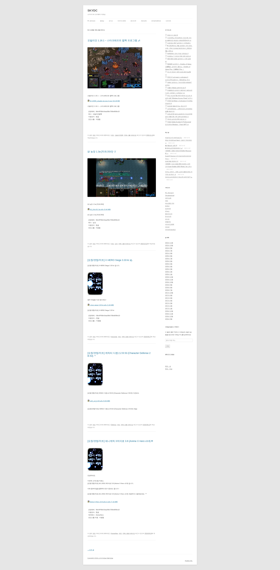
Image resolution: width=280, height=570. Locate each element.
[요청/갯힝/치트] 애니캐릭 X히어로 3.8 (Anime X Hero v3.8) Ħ (120, 441)
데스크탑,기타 (169, 203)
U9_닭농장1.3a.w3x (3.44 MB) (100, 209)
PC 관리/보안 (91, 21)
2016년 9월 (168, 319)
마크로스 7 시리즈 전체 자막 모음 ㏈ (179, 56)
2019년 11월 (169, 279)
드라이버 (168, 21)
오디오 (111, 21)
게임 (94, 135)
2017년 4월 (168, 300)
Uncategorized (169, 195)
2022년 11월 (169, 243)
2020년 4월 (168, 266)
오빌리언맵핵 (119, 135)
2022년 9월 (168, 248)
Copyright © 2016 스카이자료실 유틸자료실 (100, 558)
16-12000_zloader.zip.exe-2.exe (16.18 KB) (104, 101)
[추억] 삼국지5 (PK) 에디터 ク (176, 119)
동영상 (102, 21)
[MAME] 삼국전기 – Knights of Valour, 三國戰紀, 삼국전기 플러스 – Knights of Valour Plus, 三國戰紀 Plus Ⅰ (178, 66)
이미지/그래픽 (122, 21)
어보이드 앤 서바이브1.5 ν (173, 138)
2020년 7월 (168, 258)
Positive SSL (188, 561)
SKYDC (92, 10)
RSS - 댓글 (168, 369)
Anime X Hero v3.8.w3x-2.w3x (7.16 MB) (103, 502)
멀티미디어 (168, 214)
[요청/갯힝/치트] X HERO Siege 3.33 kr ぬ (110, 260)
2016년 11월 (169, 314)
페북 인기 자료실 (169, 354)
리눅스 (167, 211)
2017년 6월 (168, 295)
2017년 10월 (169, 293)
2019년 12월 (169, 277)
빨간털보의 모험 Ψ (171, 145)
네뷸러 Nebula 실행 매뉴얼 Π (176, 88)
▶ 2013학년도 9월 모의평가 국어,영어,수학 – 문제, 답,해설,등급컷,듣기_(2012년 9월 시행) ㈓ (178, 48)
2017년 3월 (168, 303)
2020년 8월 (168, 256)
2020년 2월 (168, 272)
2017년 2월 (168, 306)
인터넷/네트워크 (156, 21)
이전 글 (91, 550)
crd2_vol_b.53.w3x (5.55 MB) (99, 401)
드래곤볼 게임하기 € (171, 161)
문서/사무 (133, 21)
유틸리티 (168, 222)
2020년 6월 (168, 261)
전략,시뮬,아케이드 (130, 135)
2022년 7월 (168, 250)
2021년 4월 (168, 253)
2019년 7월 (168, 290)
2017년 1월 (168, 308)
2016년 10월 (169, 316)
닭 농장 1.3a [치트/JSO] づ (102, 151)
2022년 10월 (169, 245)
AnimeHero (114, 533)
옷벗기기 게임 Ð (172, 35)
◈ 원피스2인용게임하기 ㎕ (173, 148)
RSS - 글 (168, 366)
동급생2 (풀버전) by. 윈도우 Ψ (177, 106)
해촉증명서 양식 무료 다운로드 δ (177, 53)
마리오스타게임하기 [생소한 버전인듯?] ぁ (178, 177)
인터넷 (167, 227)
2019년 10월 (169, 282)
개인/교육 (144, 21)
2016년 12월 (169, 311)
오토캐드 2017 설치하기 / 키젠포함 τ (179, 43)
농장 (116, 244)
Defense (113, 425)
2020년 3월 (168, 269)
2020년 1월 (168, 274)
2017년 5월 (168, 298)
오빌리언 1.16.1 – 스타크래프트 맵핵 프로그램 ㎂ (114, 40)
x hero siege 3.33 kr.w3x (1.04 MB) (101, 305)
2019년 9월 (168, 285)
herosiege (114, 337)
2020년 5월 (168, 264)
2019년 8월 (168, 287)
